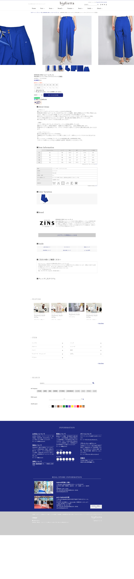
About (99, 8)
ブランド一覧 (39, 12)
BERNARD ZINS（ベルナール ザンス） (51, 12)
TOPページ (33, 12)
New (42, 8)
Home (34, 8)
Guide (89, 8)
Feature (70, 8)
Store (80, 8)
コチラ (96, 164)
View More (101, 323)
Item (51, 8)
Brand (60, 8)
